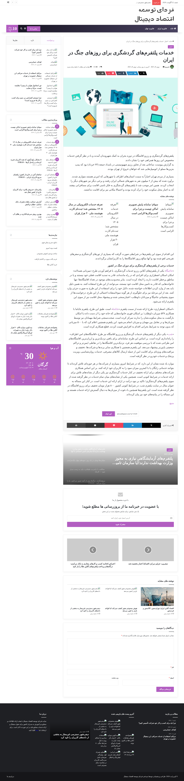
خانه (172, 28)
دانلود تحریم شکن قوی (49, 242)
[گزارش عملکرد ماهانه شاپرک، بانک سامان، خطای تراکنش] (50, 206)
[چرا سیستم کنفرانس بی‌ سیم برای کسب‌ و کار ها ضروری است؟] (50, 102)
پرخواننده (50, 40)
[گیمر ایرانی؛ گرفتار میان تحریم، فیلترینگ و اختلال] (114, 755)
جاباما (116, 309)
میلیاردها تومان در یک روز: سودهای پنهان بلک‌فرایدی (146, 460)
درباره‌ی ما (10, 776)
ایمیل (171, 678)
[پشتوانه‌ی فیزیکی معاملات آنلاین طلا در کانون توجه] (46, 318)
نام (172, 667)
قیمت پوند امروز (51, 248)
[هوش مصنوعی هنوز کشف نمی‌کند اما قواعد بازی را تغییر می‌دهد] (120, 596)
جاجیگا (169, 270)
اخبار (166, 41)
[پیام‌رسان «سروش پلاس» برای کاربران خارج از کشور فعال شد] (50, 193)
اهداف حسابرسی (35, 62)
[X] (151, 425)
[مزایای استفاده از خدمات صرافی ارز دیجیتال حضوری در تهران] (50, 77)
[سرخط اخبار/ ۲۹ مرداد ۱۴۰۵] (127, 754)
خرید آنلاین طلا (52, 265)
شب (170, 334)
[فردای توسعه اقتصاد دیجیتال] (155, 15)
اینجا (37, 730)
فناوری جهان (149, 28)
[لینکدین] (132, 425)
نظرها (15, 40)
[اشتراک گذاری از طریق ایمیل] (95, 425)
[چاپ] (76, 425)
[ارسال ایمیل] (163, 67)
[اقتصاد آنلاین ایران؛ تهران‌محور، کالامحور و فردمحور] (157, 596)
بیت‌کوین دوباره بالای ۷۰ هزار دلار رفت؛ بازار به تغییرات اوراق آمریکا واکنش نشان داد (21, 330)
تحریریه (167, 67)
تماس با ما (33, 29)
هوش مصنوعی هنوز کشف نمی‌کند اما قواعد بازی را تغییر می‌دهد (46, 302)
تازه (32, 40)
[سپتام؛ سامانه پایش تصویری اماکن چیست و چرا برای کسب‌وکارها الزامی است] (167, 217)
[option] (120, 459)
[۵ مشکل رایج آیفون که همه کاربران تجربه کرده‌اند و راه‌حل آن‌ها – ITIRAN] (50, 165)
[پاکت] (114, 425)
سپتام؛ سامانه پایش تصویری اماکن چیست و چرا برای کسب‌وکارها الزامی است (143, 209)
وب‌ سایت (115, 678)
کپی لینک (108, 414)
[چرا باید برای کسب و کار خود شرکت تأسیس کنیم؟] (50, 53)
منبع (172, 403)
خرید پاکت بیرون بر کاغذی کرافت (46, 259)
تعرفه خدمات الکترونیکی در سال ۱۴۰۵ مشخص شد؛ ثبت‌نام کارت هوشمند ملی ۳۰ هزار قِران (85, 209)
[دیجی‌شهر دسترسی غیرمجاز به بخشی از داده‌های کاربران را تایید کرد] (83, 596)
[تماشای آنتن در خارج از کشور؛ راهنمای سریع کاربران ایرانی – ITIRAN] (50, 179)
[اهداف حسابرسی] (50, 65)
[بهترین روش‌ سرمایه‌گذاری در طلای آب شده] (50, 217)
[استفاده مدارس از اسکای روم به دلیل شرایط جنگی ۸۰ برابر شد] (100, 740)
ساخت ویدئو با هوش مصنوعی (47, 254)
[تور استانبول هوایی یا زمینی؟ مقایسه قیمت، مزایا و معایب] (50, 89)
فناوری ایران (162, 28)
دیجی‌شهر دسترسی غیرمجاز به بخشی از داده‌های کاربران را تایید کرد (128, 2)
